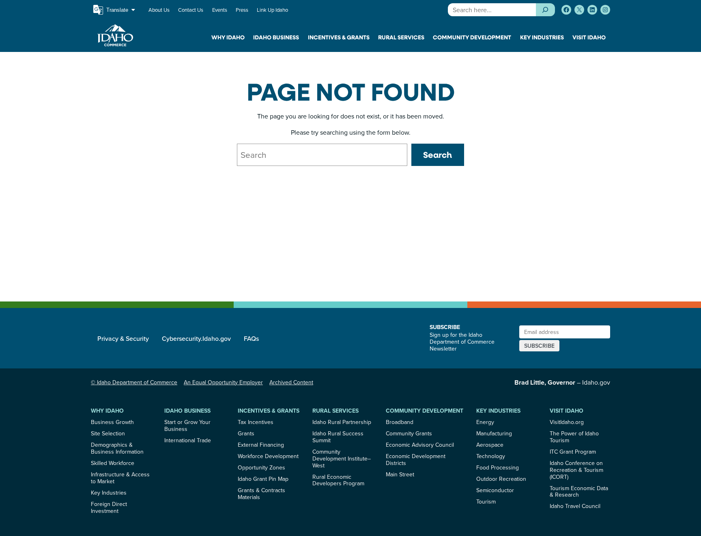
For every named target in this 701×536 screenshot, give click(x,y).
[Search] (545, 9)
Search (437, 154)
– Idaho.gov (562, 382)
